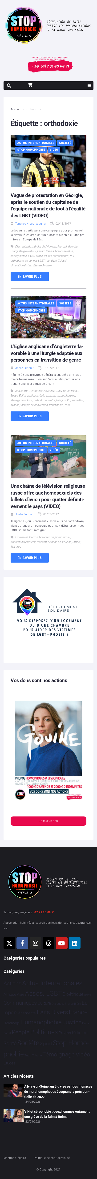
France (78, 1012)
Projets (65, 1033)
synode (15, 405)
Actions (12, 983)
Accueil (15, 109)
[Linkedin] (75, 943)
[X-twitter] (9, 943)
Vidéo (53, 149)
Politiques (44, 1032)
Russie (77, 542)
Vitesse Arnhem (42, 265)
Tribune (37, 1055)
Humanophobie (40, 1022)
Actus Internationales (35, 143)
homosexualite (64, 251)
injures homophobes (56, 256)
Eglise (14, 395)
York (67, 405)
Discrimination (24, 246)
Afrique (10, 994)
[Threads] (48, 943)
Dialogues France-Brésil (66, 1003)
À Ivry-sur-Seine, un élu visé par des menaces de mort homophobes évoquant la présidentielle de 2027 (58, 1092)
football (62, 246)
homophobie (46, 537)
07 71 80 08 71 (44, 912)
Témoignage (58, 1054)
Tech (27, 1055)
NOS (72, 256)
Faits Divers (52, 1012)
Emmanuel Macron (26, 537)
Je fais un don (48, 821)
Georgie (72, 246)
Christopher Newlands (42, 391)
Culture (44, 1003)
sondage (52, 260)
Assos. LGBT (43, 993)
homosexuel (56, 395)
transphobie (56, 405)
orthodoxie (17, 260)
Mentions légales (15, 1158)
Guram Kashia (45, 251)
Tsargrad (16, 546)
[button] (89, 85)
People (20, 1032)
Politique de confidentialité (52, 1158)
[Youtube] (62, 943)
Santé (10, 1043)
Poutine (66, 542)
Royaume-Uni (75, 400)
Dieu (59, 391)
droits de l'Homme (45, 246)
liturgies (70, 395)
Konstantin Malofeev (23, 542)
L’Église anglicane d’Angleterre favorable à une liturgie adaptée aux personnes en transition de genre (47, 353)
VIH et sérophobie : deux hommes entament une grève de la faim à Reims (57, 1114)
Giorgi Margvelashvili (23, 251)
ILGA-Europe (35, 256)
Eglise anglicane (28, 395)
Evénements (25, 1013)
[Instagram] (35, 943)
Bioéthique (73, 994)
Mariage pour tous (21, 400)
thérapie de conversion (34, 405)
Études (10, 1063)
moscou (42, 542)
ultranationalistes (21, 265)
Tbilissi (62, 260)
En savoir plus (30, 276)
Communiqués (20, 1003)
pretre (51, 400)
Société (65, 143)
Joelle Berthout (24, 368)
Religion (61, 400)
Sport (46, 1044)
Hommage (12, 1023)
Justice (71, 1022)
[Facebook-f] (22, 943)
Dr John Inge (70, 391)
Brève (87, 994)
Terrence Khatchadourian (31, 223)
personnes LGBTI (35, 260)
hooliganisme (19, 256)
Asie (20, 994)
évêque (44, 395)
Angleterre (21, 391)
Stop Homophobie (31, 149)
